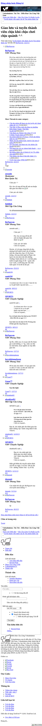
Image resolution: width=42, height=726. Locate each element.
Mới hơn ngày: (8, 606)
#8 (6, 375)
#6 (6, 329)
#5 (6, 290)
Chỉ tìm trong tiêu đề (20, 593)
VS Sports (8, 680)
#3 (6, 216)
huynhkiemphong (13, 359)
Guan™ (8, 381)
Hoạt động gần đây (16, 582)
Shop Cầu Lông (10, 678)
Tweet (3, 523)
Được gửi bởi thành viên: (11, 597)
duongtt (8, 479)
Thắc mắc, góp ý (11, 692)
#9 (6, 393)
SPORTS (9, 296)
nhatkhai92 (10, 399)
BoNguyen (19, 43)
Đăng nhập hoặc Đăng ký (12, 3)
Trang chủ (8, 548)
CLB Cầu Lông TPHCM (18, 160)
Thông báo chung (11, 690)
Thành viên (9, 568)
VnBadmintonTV (11, 566)
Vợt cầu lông (9, 704)
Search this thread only (21, 612)
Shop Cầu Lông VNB (12, 564)
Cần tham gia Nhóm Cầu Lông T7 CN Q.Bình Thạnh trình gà (22, 134)
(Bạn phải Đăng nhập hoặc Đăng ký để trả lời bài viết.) (19, 515)
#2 (6, 198)
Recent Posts (13, 562)
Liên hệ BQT (9, 696)
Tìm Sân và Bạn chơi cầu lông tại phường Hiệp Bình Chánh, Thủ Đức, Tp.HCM (23, 129)
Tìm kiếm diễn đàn (15, 561)
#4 (6, 270)
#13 (6, 511)
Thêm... (9, 631)
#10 (6, 436)
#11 (6, 473)
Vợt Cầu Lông (10, 682)
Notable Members (15, 578)
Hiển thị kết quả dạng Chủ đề (28, 616)
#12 (6, 493)
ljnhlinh (8, 204)
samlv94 (8, 276)
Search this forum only (21, 614)
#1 (6, 164)
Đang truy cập (14, 580)
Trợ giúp (8, 694)
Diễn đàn (8, 550)
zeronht (7, 196)
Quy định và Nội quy (12, 717)
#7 (6, 353)
